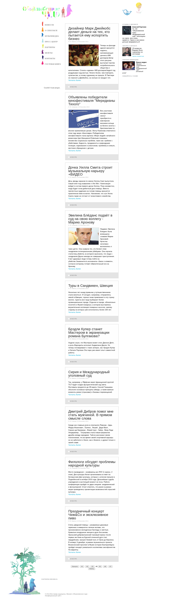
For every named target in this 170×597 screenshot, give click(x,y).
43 (92, 566)
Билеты (49, 53)
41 (82, 566)
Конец (91, 569)
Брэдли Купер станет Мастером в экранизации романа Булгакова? (88, 332)
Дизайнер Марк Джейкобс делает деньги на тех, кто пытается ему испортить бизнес (89, 33)
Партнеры (50, 47)
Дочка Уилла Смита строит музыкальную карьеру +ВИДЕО (90, 170)
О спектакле (51, 30)
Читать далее (74, 80)
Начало (75, 566)
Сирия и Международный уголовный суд (89, 373)
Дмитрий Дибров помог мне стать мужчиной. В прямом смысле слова (90, 414)
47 (110, 566)
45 (100, 566)
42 (87, 566)
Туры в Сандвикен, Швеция (90, 286)
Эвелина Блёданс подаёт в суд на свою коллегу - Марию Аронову (90, 218)
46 (105, 566)
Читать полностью (138, 56)
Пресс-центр (51, 41)
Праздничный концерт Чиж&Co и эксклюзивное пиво (88, 514)
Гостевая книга (53, 64)
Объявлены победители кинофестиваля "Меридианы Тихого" (91, 100)
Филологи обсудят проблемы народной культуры (91, 463)
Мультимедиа (52, 36)
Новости (49, 25)
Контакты (50, 58)
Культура (73, 87)
